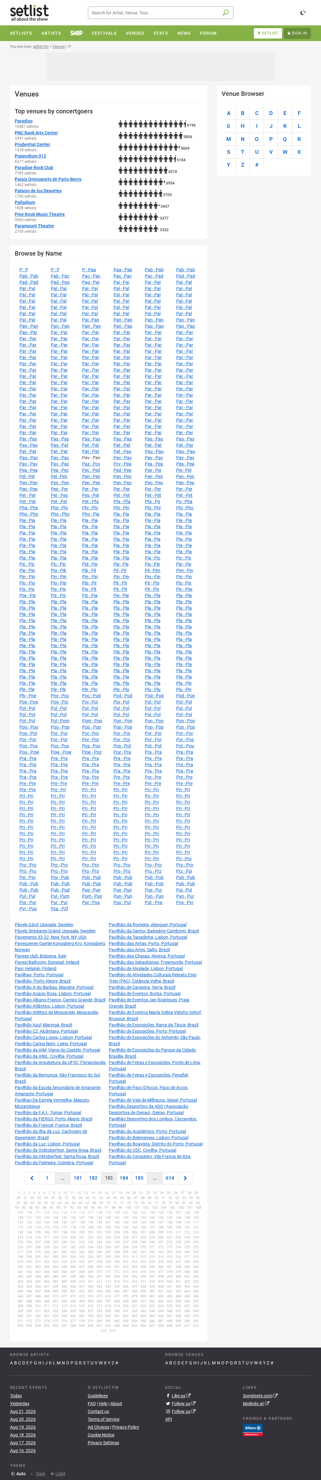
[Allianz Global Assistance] (253, 1429)
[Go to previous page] (32, 1178)
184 (124, 1178)
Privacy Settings (103, 1442)
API (168, 1419)
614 (170, 1178)
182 (93, 1178)
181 (78, 1178)
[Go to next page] (185, 1178)
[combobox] (161, 12)
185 (139, 1178)
